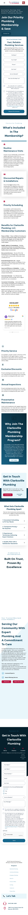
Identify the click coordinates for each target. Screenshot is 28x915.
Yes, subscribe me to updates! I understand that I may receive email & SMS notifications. (15, 87)
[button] (14, 521)
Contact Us (6, 33)
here (16, 107)
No (6, 793)
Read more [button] (7, 327)
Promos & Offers (13, 881)
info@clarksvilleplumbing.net (13, 106)
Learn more (5, 789)
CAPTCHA (5, 830)
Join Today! (14, 460)
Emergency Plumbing (14, 875)
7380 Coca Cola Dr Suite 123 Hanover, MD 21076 (15, 908)
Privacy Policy (12, 891)
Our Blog (11, 884)
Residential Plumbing (14, 868)
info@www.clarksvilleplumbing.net (14, 752)
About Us (11, 878)
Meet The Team (18, 681)
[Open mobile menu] (4, 2)
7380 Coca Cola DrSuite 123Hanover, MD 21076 (23, 755)
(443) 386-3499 (5, 752)
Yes (6, 791)
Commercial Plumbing (14, 872)
